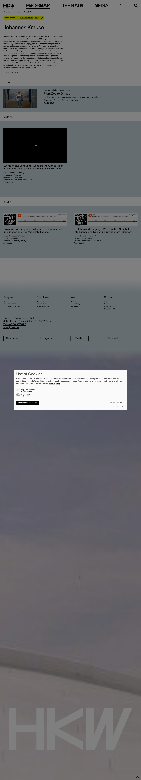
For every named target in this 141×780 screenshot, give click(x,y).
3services (26, 391)
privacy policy (54, 384)
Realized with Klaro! (117, 407)
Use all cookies (115, 403)
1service (26, 396)
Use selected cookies (27, 403)
